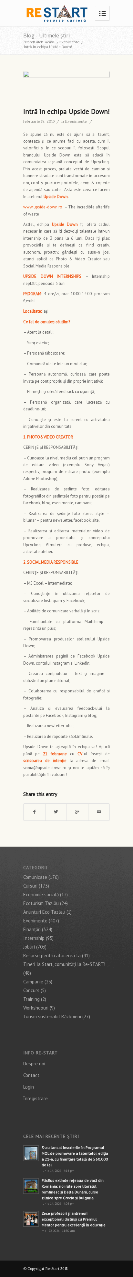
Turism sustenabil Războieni (52, 1016)
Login (28, 1087)
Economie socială (41, 894)
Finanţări (32, 929)
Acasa (50, 42)
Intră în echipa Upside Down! (66, 111)
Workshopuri (35, 1008)
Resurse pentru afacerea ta (52, 955)
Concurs (31, 990)
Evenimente (69, 42)
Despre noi (34, 1064)
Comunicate (35, 877)
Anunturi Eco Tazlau (44, 912)
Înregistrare (35, 1098)
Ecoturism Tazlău (41, 903)
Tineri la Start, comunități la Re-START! (64, 964)
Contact (31, 1075)
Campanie (33, 982)
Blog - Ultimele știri (46, 35)
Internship (34, 938)
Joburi (29, 947)
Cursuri (30, 886)
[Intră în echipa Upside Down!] (66, 87)
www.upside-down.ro (42, 207)
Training (31, 999)
